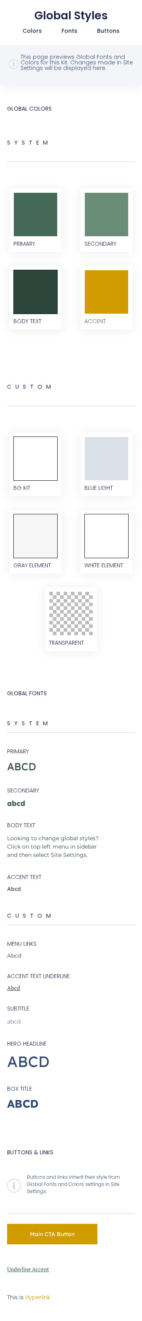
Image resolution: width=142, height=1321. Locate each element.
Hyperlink (37, 1297)
